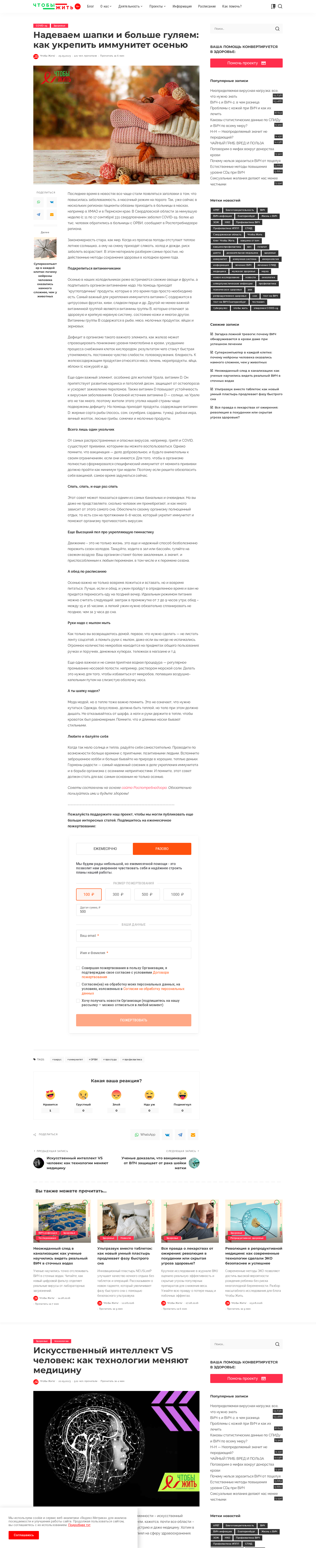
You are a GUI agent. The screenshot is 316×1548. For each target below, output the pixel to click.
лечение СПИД (267, 265)
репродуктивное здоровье (230, 295)
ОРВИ (94, 1059)
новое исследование (226, 277)
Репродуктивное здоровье (247, 1238)
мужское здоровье (244, 271)
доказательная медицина (242, 252)
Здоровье (60, 25)
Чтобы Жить (254, 234)
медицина (219, 271)
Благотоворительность (240, 210)
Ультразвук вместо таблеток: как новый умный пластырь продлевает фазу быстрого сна (246, 394)
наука (265, 271)
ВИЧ (262, 210)
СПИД (248, 228)
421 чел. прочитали (85, 55)
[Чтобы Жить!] (57, 6)
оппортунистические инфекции (233, 283)
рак (250, 289)
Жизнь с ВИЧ (269, 216)
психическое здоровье (227, 289)
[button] (89, 894)
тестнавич (258, 302)
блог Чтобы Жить (224, 240)
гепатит (262, 246)
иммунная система (244, 259)
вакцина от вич (250, 240)
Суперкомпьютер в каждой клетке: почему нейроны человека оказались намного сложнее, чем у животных (45, 280)
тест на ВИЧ (270, 295)
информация (221, 265)
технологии (61, 1341)
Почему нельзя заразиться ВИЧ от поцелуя (245, 161)
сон (255, 295)
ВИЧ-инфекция (222, 216)
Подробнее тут (79, 1525)
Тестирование (47, 1238)
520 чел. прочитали (85, 1381)
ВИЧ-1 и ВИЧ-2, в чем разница (234, 102)
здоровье (270, 252)
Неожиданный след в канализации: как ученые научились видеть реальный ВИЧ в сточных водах (245, 375)
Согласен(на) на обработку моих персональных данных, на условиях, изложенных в (133, 988)
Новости (126, 1238)
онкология (268, 277)
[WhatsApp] (38, 202)
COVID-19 (41, 25)
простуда (111, 1059)
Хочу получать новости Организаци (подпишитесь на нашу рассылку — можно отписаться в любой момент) (130, 1003)
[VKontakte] (52, 202)
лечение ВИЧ (243, 265)
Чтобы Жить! (47, 55)
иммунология (270, 259)
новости (250, 277)
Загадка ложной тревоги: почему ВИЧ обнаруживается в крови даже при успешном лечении (243, 339)
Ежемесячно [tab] (105, 849)
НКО (227, 222)
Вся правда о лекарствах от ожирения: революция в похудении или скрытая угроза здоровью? (244, 412)
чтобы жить (240, 308)
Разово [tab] (162, 849)
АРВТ (216, 210)
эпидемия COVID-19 (266, 308)
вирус (57, 1059)
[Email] (52, 215)
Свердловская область (227, 234)
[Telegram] (38, 215)
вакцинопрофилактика (227, 246)
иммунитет (76, 1059)
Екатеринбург (246, 216)
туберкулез (220, 308)
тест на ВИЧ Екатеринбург (229, 302)
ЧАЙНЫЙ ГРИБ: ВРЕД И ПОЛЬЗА (237, 143)
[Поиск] (280, 6)
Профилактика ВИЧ (248, 222)
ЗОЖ (216, 222)
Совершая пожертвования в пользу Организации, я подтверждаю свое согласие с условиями (125, 972)
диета (217, 252)
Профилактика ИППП (226, 228)
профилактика (133, 1059)
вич (249, 246)
